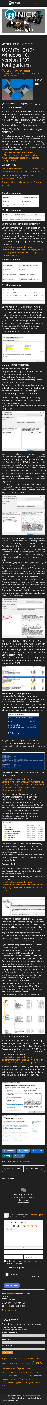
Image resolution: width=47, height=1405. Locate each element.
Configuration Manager (8, 1368)
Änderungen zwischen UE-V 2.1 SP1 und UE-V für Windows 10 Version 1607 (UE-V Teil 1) (22, 170)
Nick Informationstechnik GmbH (28, 1396)
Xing (7, 1156)
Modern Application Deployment (21, 1382)
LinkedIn (38, 1151)
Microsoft (25, 1161)
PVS (38, 1358)
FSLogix (37, 1372)
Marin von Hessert (21, 70)
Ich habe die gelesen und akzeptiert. (24, 1262)
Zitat (14, 1225)
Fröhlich (24, 1225)
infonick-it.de (10, 1310)
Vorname (6, 1339)
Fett (7, 1222)
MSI (37, 1379)
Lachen (28, 1225)
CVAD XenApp (7, 1372)
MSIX (38, 1382)
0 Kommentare (10, 75)
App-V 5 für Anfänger (14, 1168)
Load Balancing (23, 1376)
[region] (23, 21)
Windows (4, 1386)
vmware (32, 1358)
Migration (26, 1358)
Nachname (7, 1345)
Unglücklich (7, 1229)
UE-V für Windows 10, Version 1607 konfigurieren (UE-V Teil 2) (18, 176)
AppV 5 (31, 1372)
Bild (26, 1222)
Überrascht (32, 1225)
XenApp (5, 1363)
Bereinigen (18, 1225)
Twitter (24, 1151)
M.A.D (36, 1369)
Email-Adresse (9, 1332)
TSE (16, 1372)
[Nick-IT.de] (14, 3)
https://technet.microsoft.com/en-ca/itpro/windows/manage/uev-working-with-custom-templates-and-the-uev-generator (23, 1060)
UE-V (9, 71)
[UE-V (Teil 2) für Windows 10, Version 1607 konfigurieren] (17, 89)
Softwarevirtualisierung (16, 1363)
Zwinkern (11, 1229)
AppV (21, 1368)
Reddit (19, 1156)
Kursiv (11, 1222)
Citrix (22, 1379)
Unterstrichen (15, 1222)
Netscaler (29, 1368)
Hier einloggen (36, 1214)
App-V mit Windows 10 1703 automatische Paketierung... (35, 1168)
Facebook (9, 1151)
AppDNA (4, 1382)
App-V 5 (5, 1358)
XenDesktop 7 (30, 1379)
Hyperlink (22, 1222)
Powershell (36, 1375)
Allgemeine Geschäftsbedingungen (28, 1261)
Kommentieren (12, 1285)
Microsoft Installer (16, 1358)
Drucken (29, 43)
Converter (28, 1363)
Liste (7, 1225)
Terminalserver (23, 1372)
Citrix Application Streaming (10, 1379)
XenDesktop (13, 1376)
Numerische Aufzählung (36, 1222)
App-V (37, 1362)
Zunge (36, 1225)
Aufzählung (32, 1222)
